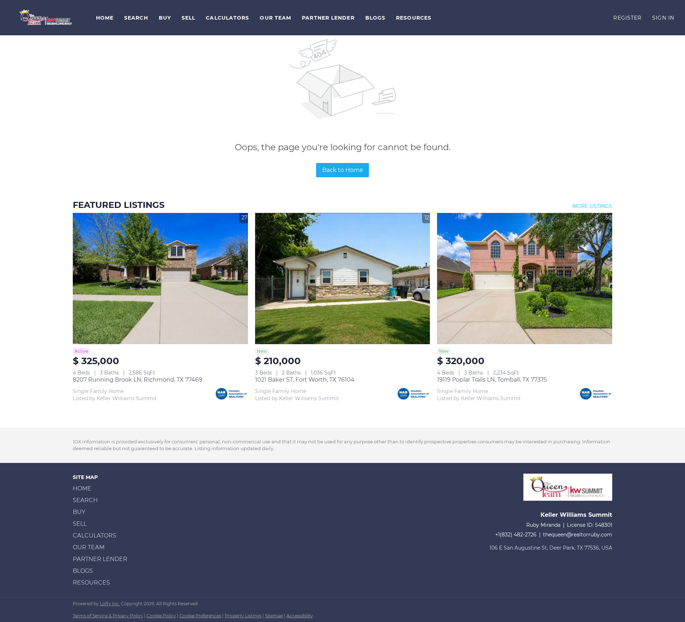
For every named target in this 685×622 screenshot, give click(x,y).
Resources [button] (413, 18)
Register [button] (627, 18)
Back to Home (342, 170)
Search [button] (136, 18)
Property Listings (243, 615)
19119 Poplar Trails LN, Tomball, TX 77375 (492, 379)
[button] (46, 17)
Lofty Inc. (110, 603)
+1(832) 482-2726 (516, 534)
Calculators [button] (227, 18)
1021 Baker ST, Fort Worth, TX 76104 (305, 379)
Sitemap (274, 615)
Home (104, 18)
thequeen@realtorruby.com (577, 534)
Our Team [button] (275, 18)
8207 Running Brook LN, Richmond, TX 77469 (137, 379)
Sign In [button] (663, 18)
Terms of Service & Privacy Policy (108, 615)
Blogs (375, 18)
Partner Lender (328, 18)
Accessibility (299, 615)
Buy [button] (165, 18)
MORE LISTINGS (592, 206)
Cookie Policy (161, 615)
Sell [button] (188, 18)
